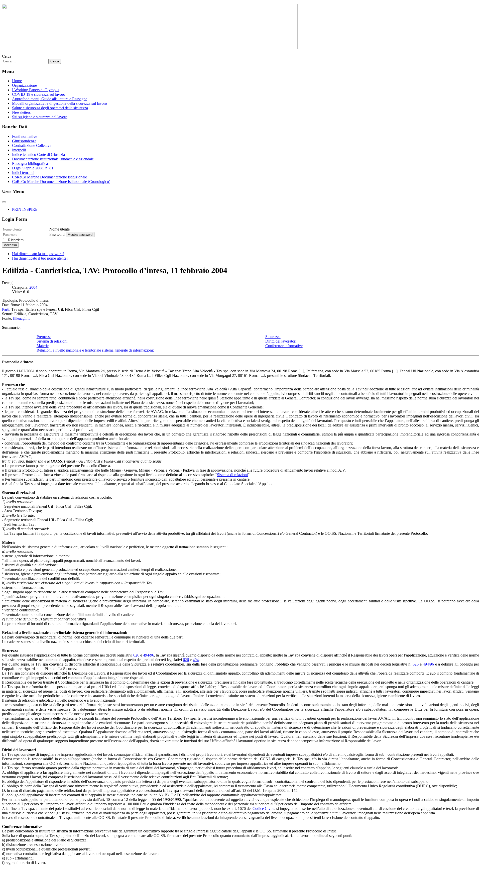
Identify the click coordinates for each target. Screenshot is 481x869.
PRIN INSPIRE (25, 209)
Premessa (44, 337)
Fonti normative (24, 136)
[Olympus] (150, 48)
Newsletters (21, 112)
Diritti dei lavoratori (280, 341)
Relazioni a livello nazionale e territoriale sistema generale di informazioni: (95, 350)
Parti (5, 309)
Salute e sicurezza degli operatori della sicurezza (50, 108)
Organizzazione (24, 85)
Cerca (6, 56)
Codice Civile (263, 808)
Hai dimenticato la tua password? (38, 254)
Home (17, 81)
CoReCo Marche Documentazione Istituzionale (49, 177)
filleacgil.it (21, 318)
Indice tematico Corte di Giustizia (38, 154)
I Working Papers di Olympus (35, 90)
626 (136, 655)
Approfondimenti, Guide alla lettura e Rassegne (49, 99)
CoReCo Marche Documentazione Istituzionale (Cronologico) (61, 181)
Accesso (10, 245)
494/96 (148, 655)
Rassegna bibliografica (30, 163)
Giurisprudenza (24, 141)
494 (196, 660)
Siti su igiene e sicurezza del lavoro (39, 117)
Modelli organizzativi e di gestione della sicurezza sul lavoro (59, 103)
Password (57, 234)
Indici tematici (23, 172)
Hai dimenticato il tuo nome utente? (40, 258)
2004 (33, 287)
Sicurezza (273, 337)
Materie (43, 346)
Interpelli (19, 150)
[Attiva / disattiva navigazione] (4, 202)
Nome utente (59, 229)
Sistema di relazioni (52, 341)
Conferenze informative (284, 346)
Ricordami (16, 240)
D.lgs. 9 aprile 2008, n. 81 (32, 168)
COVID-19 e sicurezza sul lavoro (38, 94)
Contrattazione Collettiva (31, 145)
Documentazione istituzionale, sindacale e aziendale (53, 159)
